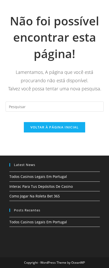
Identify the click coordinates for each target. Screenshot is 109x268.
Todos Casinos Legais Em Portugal (38, 176)
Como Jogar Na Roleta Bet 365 (34, 196)
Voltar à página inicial (54, 127)
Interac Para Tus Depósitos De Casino (41, 186)
